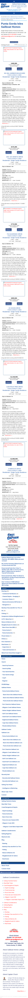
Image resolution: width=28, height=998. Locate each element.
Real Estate (5, 644)
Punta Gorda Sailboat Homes (11, 691)
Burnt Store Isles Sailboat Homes (12, 694)
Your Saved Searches (8, 671)
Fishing (4, 613)
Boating (4, 591)
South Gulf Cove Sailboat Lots (11, 761)
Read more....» (5, 123)
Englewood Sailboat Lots (10, 765)
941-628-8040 (14, 9)
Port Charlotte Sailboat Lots (11, 749)
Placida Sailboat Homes (9, 726)
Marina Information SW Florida (11, 602)
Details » (9, 69)
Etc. (3, 610)
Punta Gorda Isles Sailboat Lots (12, 746)
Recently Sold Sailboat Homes (11, 778)
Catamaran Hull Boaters (10, 593)
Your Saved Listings (8, 674)
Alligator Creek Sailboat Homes (12, 707)
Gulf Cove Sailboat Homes (10, 713)
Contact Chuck (6, 868)
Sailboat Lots (5, 732)
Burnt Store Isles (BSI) (9, 627)
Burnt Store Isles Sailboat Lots (12, 739)
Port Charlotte (6, 641)
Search (4, 662)
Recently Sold (6, 774)
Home (3, 659)
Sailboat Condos (6, 729)
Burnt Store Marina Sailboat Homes (13, 697)
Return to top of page (6, 872)
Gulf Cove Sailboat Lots (9, 758)
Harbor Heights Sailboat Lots (11, 755)
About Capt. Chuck (7, 792)
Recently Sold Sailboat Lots (10, 781)
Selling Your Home (7, 784)
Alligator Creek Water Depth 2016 (13, 826)
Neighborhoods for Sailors (9, 625)
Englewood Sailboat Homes (10, 720)
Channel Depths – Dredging (10, 596)
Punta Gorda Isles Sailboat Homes (13, 701)
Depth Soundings (7, 811)
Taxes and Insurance (8, 650)
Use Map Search (14, 42)
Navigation (6, 604)
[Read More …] (21, 991)
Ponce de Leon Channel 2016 (11, 820)
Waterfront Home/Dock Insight (11, 653)
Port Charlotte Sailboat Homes (11, 704)
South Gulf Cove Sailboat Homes (12, 716)
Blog (3, 840)
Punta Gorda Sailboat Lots (10, 736)
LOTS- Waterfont (7, 619)
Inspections (6, 647)
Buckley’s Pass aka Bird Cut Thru (12, 846)
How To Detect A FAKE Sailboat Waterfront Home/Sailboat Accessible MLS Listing (13, 583)
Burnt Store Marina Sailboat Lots (12, 742)
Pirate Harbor (6, 636)
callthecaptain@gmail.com (14, 10)
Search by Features (8, 665)
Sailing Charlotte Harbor (9, 801)
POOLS (4, 639)
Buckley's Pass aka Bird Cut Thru (11, 608)
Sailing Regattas (6, 834)
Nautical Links (6, 837)
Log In (4, 678)
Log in (13, 872)
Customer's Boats (8, 599)
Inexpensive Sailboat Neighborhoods (12, 616)
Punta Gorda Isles (8, 633)
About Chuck (5, 865)
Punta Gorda (6, 630)
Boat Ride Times (6, 804)
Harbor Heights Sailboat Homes (12, 710)
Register (5, 681)
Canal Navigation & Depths (9, 807)
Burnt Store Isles (7, 817)
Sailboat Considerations (9, 830)
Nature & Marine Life (8, 622)
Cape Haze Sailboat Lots (10, 768)
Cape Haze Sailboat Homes (10, 723)
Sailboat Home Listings (19, 4)
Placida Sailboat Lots (9, 771)
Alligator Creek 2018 (8, 823)
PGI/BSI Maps (5, 684)
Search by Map (7, 668)
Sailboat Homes (6, 687)
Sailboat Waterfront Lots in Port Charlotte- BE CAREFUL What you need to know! (13, 559)
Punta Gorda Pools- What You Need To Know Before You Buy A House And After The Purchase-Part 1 (13, 577)
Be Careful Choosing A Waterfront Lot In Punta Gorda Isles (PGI (13, 564)
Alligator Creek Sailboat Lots (11, 752)
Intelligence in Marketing (10, 788)
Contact (4, 795)
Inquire (19, 69)
